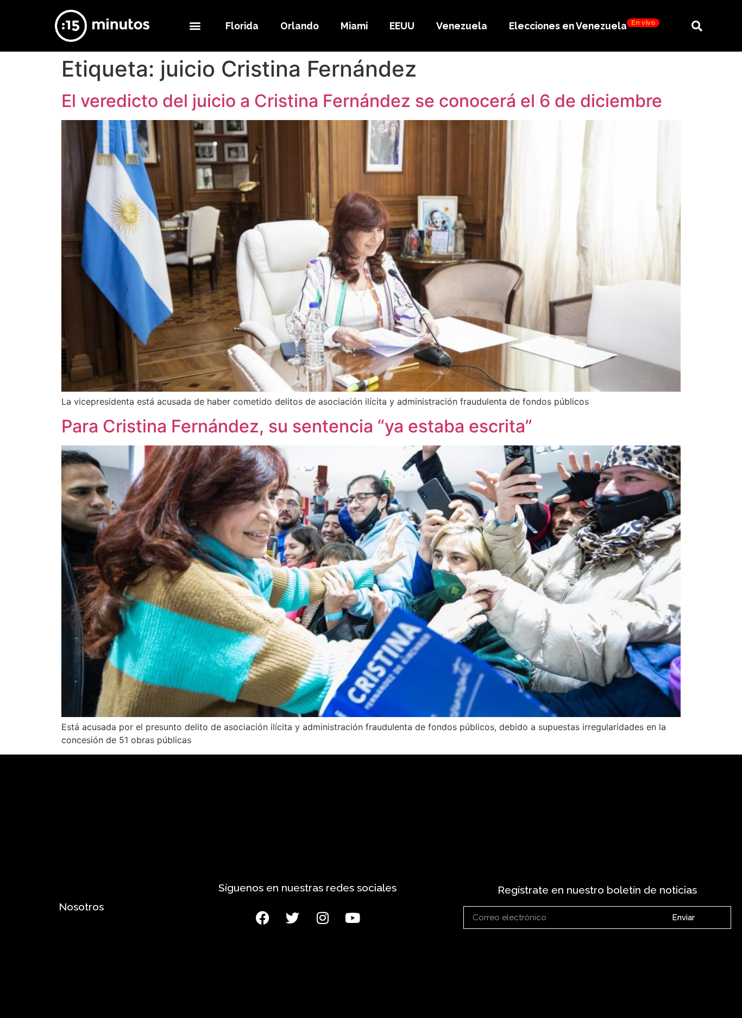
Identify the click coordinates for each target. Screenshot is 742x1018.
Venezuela (461, 26)
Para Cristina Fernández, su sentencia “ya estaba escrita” (296, 426)
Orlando (299, 26)
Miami (354, 26)
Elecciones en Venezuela (582, 25)
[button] (195, 26)
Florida (242, 26)
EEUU (401, 26)
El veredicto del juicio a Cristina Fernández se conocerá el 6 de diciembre (361, 100)
